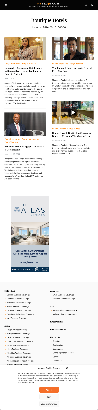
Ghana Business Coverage (18, 337)
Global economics (58, 329)
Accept (49, 390)
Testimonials (58, 345)
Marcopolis (55, 337)
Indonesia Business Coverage (65, 310)
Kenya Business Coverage (18, 345)
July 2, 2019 (9, 78)
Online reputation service (63, 353)
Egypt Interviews (12, 139)
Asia (52, 306)
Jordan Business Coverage (18, 299)
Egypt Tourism (11, 142)
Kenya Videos (73, 128)
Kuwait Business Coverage (18, 306)
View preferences (49, 404)
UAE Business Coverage (17, 318)
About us (56, 341)
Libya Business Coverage (17, 349)
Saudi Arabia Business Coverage (20, 314)
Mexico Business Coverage (64, 299)
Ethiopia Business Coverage (18, 333)
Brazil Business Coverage (63, 295)
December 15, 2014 (12, 154)
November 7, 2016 (59, 75)
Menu (6, 5)
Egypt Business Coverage (17, 330)
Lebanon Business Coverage (19, 310)
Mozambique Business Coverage (20, 361)
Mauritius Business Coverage (19, 353)
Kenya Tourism (29, 63)
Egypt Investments (30, 139)
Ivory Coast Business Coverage (20, 341)
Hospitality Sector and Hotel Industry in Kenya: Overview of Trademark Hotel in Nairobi (24, 71)
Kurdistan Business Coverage (19, 302)
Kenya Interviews (12, 63)
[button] (66, 368)
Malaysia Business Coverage (65, 314)
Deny (49, 397)
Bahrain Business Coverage (18, 295)
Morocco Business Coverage (19, 357)
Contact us (57, 360)
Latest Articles (56, 322)
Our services (58, 349)
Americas (54, 291)
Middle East (9, 291)
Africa (7, 326)
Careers (56, 357)
